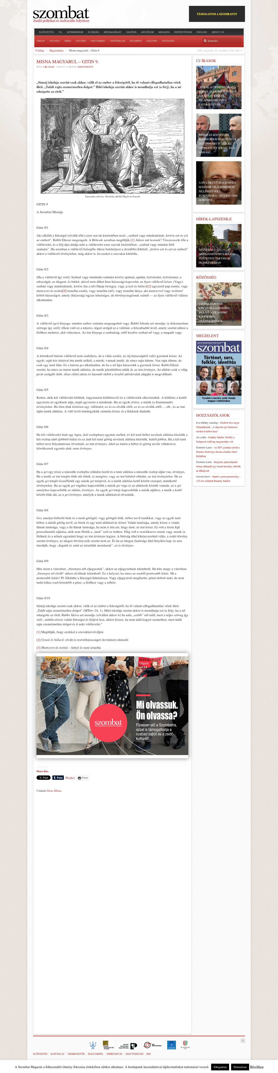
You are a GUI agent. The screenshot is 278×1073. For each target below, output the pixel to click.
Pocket (70, 777)
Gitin (50, 791)
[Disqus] (112, 854)
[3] (38, 647)
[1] (132, 240)
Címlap (39, 50)
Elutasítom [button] (240, 1067)
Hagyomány (57, 50)
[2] (149, 286)
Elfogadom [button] (220, 1067)
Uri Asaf (48, 66)
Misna (57, 791)
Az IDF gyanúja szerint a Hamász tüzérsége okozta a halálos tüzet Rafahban (218, 452)
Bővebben (256, 1066)
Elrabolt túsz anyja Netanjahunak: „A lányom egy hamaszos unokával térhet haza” (217, 427)
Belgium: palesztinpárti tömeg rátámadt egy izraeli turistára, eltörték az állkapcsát (218, 466)
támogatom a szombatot (217, 14)
